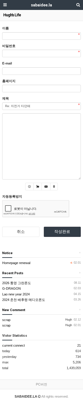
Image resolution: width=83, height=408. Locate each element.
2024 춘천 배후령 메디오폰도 (23, 300)
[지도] (54, 186)
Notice (7, 253)
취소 (21, 231)
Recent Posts (12, 273)
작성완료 (62, 231)
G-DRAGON (11, 288)
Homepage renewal (16, 263)
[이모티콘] (29, 186)
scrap (6, 320)
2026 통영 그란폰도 (16, 283)
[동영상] (46, 186)
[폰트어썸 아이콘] (37, 186)
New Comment (13, 310)
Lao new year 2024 (16, 294)
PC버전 (41, 384)
